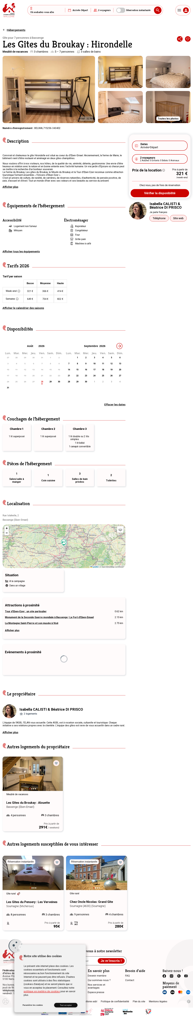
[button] (64, 542)
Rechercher (157, 10)
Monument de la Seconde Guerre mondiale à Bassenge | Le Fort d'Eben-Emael (49, 617)
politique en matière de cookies (42, 991)
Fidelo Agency (189, 1001)
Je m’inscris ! (111, 961)
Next (56, 776)
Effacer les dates (114, 404)
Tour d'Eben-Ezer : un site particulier (26, 611)
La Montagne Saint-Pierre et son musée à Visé (31, 623)
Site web (178, 218)
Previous (9, 776)
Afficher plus (10, 186)
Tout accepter (66, 1005)
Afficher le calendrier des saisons (23, 308)
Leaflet (95, 566)
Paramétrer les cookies (33, 1005)
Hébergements (16, 30)
